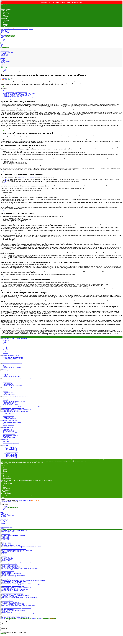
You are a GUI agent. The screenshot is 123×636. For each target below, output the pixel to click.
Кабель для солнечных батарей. (10, 404)
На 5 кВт (5, 348)
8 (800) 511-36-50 (5, 32)
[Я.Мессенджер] (10, 79)
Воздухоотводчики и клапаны (10, 418)
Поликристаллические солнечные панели (13, 358)
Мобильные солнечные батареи (10, 360)
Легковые (5, 391)
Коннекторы (6, 398)
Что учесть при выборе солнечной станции (13, 96)
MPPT (4, 365)
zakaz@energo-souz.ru (6, 30)
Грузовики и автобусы (8, 392)
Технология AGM (7, 382)
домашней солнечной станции (26, 177)
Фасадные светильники (8, 431)
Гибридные (5, 341)
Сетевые (5, 342)
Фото (4, 470)
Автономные (6, 340)
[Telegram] (5, 79)
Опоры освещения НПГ (11, 457)
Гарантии (5, 24)
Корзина (5, 475)
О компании (6, 20)
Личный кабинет (7, 476)
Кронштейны (6, 436)
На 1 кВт (5, 345)
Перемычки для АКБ (8, 403)
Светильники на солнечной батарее (11, 432)
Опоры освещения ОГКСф (12, 452)
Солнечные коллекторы (8, 413)
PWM (4, 366)
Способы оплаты (7, 484)
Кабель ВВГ (6, 441)
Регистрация (6, 16)
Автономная (6, 179)
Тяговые (5, 393)
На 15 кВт (5, 350)
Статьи (4, 70)
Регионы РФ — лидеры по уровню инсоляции (16, 92)
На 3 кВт (5, 347)
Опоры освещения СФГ (11, 448)
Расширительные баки (8, 417)
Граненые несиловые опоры (10, 453)
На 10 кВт (5, 349)
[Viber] (6, 79)
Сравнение (8, 36)
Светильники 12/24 (7, 429)
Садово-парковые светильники (10, 435)
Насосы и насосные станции (10, 414)
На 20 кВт (5, 351)
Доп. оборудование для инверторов (11, 376)
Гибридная (5, 182)
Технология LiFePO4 (8, 384)
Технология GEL (7, 380)
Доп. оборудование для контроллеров (12, 367)
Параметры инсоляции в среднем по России (13, 90)
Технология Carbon (7, 383)
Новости (5, 469)
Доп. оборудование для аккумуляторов (12, 385)
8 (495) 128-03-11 (5, 31)
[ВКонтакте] (1, 79)
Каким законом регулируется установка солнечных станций (17, 99)
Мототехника (6, 389)
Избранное (8, 35)
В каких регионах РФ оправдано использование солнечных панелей (19, 93)
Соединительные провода (9, 402)
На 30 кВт (5, 353)
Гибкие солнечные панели (9, 359)
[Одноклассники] (3, 79)
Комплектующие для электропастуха (11, 423)
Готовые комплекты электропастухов (12, 422)
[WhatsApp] (8, 79)
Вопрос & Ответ (7, 488)
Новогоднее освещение (8, 430)
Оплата (5, 22)
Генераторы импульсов (8, 425)
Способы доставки (7, 483)
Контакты (5, 25)
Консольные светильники (9, 434)
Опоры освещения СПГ (11, 449)
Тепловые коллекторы (8, 416)
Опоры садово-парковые (9, 437)
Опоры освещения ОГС (11, 450)
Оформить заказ (7, 478)
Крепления (5, 400)
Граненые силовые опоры (9, 447)
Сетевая (5, 181)
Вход (4, 15)
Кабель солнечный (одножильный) (11, 443)
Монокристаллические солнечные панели (13, 357)
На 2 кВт (5, 346)
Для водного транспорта (9, 343)
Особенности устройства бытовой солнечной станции (16, 95)
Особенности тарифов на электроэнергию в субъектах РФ (17, 94)
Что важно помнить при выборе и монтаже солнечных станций (18, 97)
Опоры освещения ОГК (11, 455)
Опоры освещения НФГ (11, 456)
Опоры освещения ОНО (11, 454)
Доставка (5, 21)
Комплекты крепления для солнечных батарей (14, 401)
